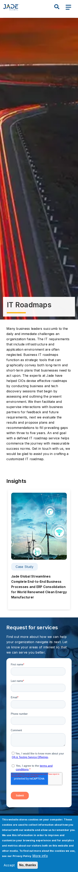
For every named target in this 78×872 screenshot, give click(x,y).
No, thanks (27, 865)
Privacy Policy (22, 856)
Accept (9, 865)
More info (40, 856)
